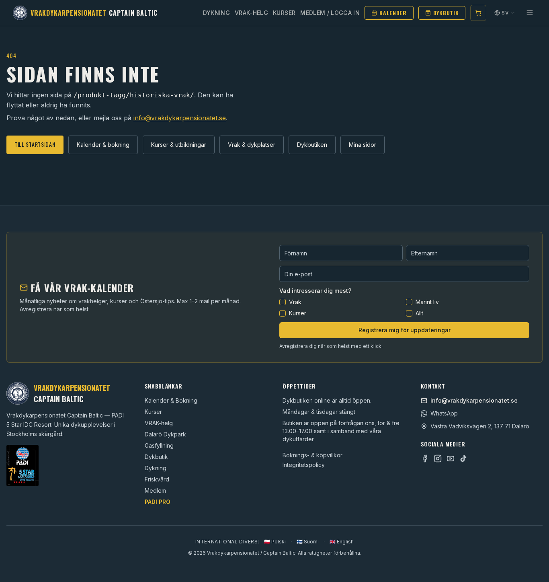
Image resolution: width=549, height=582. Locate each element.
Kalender (393, 12)
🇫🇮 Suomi (308, 542)
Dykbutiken (312, 144)
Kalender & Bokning (171, 400)
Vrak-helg (251, 12)
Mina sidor (362, 144)
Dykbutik (446, 12)
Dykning (216, 12)
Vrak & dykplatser (251, 144)
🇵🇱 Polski (275, 542)
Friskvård (157, 479)
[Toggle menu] (529, 12)
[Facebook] (425, 458)
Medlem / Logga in (330, 12)
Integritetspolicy (304, 464)
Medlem (155, 490)
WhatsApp (444, 413)
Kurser (284, 12)
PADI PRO (157, 501)
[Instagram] (438, 458)
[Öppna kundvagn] (478, 13)
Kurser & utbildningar (178, 144)
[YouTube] (451, 458)
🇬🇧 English (342, 542)
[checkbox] (282, 302)
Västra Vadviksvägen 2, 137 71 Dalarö (479, 426)
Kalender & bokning (103, 144)
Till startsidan (34, 144)
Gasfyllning (159, 445)
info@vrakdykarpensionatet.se (179, 118)
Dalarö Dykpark (165, 434)
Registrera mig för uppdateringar (404, 330)
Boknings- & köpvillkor (312, 455)
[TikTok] (463, 458)
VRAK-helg (159, 423)
